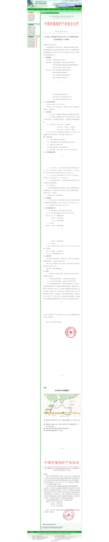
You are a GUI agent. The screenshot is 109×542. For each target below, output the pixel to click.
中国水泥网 (74, 532)
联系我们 (66, 0)
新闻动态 (35, 9)
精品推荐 (46, 9)
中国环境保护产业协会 (51, 532)
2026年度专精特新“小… (31, 18)
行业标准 (67, 9)
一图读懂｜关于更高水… (32, 39)
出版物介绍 (62, 9)
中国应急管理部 (45, 532)
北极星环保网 (65, 532)
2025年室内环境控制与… (32, 33)
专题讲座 (72, 9)
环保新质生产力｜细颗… (32, 27)
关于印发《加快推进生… (32, 46)
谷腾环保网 (69, 532)
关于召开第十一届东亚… (31, 14)
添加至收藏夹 (72, 0)
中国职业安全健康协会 (59, 532)
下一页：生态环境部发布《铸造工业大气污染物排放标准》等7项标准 (51, 527)
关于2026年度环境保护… (31, 15)
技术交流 (51, 9)
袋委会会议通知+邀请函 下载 (49, 524)
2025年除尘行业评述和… (32, 34)
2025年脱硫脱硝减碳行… (32, 32)
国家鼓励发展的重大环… (32, 45)
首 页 (30, 9)
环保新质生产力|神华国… (32, 28)
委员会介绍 (41, 9)
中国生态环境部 (39, 532)
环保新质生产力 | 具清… (31, 26)
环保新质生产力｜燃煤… (32, 29)
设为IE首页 (77, 0)
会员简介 (56, 9)
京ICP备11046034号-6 (54, 540)
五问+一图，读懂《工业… (32, 38)
